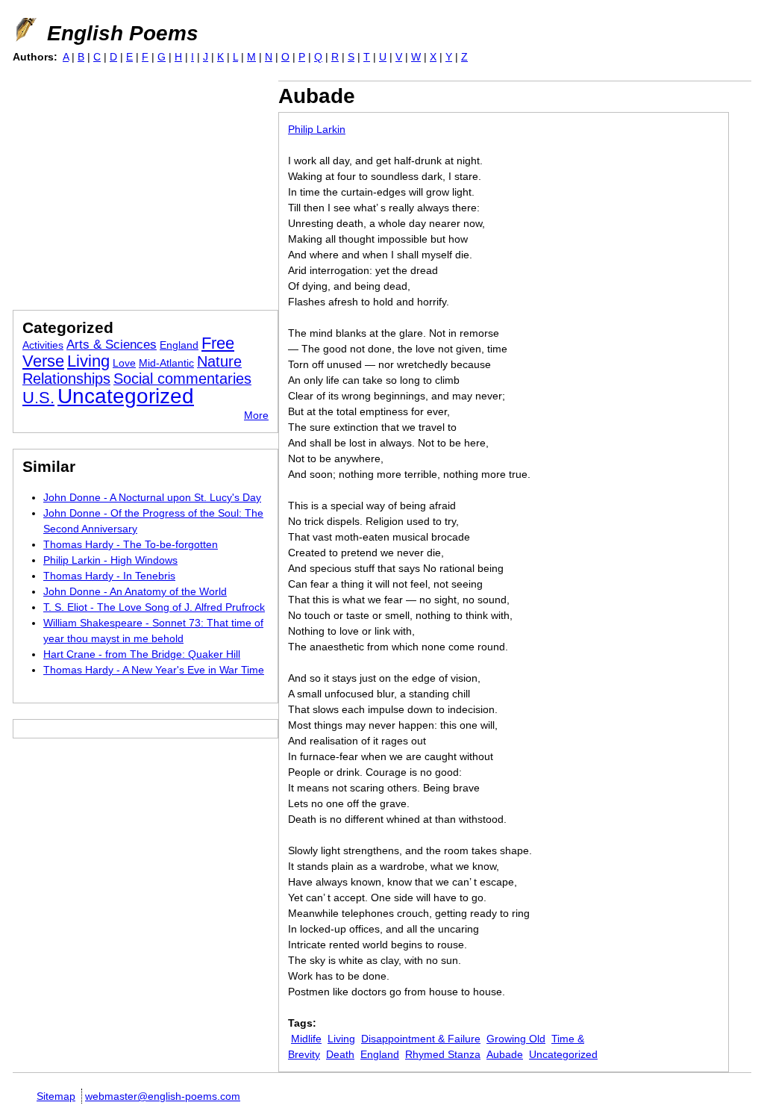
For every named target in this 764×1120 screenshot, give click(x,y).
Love (124, 363)
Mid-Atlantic (166, 363)
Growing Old (515, 1039)
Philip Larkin (316, 129)
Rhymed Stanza (442, 1054)
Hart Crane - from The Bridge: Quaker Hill (141, 654)
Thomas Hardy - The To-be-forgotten (130, 544)
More (256, 415)
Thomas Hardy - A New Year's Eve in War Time (153, 670)
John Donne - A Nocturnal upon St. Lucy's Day (152, 497)
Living (341, 1039)
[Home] (25, 30)
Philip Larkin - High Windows (110, 560)
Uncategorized (563, 1054)
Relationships (66, 378)
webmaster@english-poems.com (162, 1096)
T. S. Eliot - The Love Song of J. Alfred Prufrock (154, 607)
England (379, 1054)
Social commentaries (182, 378)
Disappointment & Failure (420, 1039)
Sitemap (56, 1096)
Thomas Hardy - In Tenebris (109, 576)
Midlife (306, 1039)
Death (340, 1054)
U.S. (38, 397)
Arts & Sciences (111, 344)
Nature (219, 361)
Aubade (504, 1054)
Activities (42, 345)
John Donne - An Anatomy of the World (135, 591)
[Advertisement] (138, 185)
